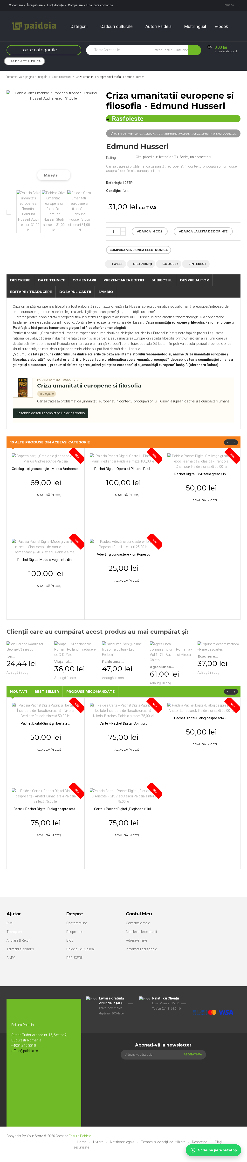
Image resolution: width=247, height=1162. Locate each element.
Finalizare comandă (99, 5)
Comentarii (84, 280)
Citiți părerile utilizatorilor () (157, 157)
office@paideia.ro (24, 1051)
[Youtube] (27, 1066)
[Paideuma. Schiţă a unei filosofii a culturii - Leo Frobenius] (123, 649)
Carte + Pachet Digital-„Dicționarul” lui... (123, 809)
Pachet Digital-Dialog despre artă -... (201, 718)
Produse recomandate (90, 691)
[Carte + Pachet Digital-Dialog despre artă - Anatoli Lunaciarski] (45, 796)
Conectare (16, 5)
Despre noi (74, 932)
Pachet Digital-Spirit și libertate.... (45, 723)
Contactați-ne (76, 923)
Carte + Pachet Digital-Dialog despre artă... (45, 809)
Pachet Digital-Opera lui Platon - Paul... (123, 469)
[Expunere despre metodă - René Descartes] (219, 646)
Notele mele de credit (141, 932)
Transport (14, 932)
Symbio (105, 292)
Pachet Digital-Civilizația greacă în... (201, 474)
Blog (69, 940)
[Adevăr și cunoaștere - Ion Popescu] (124, 544)
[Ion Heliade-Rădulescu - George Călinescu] (28, 646)
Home (82, 1142)
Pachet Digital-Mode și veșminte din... (45, 560)
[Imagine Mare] (213, 998)
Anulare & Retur (18, 940)
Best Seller (46, 691)
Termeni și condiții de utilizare (163, 1142)
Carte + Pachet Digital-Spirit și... (123, 723)
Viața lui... (63, 661)
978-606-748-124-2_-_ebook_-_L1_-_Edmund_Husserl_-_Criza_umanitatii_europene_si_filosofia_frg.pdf (177, 133)
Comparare (75, 5)
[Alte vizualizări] (9, 212)
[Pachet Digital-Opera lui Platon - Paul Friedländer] (123, 458)
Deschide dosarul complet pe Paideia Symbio (50, 413)
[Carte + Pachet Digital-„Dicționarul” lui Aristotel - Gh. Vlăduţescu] (124, 796)
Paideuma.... (113, 661)
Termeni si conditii (20, 949)
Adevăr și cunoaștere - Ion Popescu (123, 554)
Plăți (10, 923)
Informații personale (141, 949)
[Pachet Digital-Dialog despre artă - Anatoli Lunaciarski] (201, 708)
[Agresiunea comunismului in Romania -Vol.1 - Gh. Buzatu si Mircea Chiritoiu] (171, 652)
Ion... (11, 656)
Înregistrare (35, 5)
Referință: (114, 183)
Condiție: (113, 191)
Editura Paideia (80, 1136)
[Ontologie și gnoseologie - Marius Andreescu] (45, 458)
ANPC (11, 958)
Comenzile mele (138, 923)
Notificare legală (122, 1142)
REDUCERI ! (74, 958)
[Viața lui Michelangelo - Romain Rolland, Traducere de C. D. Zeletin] (75, 649)
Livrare (98, 1142)
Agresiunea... (162, 667)
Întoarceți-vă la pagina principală (27, 77)
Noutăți (18, 691)
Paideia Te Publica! (80, 949)
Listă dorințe (55, 5)
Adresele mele (136, 940)
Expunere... (208, 656)
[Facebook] (17, 1066)
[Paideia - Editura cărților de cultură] (33, 26)
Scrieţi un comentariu (196, 157)
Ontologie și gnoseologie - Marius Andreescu (45, 469)
